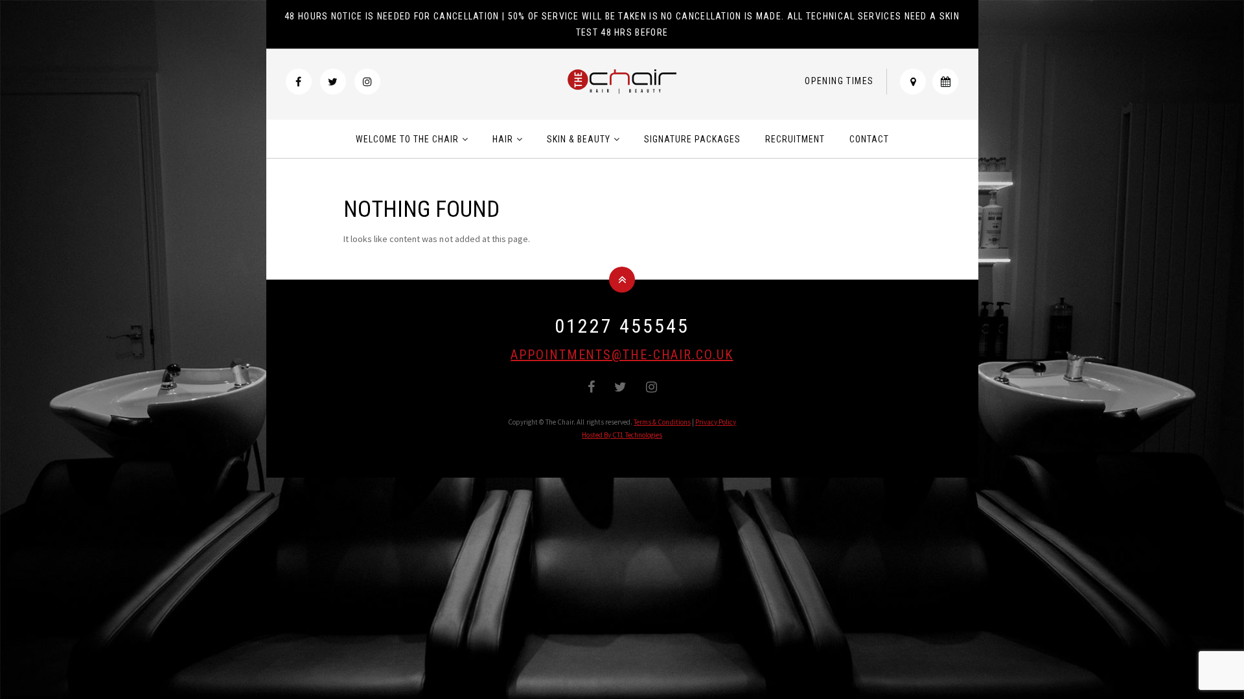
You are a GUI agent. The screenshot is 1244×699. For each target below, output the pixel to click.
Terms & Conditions (662, 422)
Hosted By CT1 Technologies (622, 434)
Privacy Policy (716, 422)
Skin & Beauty (578, 139)
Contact (869, 139)
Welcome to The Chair (407, 139)
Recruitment (795, 139)
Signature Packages (692, 139)
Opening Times (839, 81)
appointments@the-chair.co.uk (622, 354)
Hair (502, 139)
